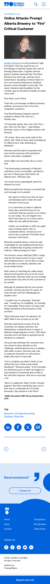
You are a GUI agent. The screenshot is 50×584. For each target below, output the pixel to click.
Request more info (25, 580)
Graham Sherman (12, 63)
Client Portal (39, 529)
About (7, 519)
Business (9, 413)
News (6, 524)
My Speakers (40, 524)
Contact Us (25, 490)
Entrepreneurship (25, 413)
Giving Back (39, 519)
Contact (8, 529)
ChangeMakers (10, 568)
